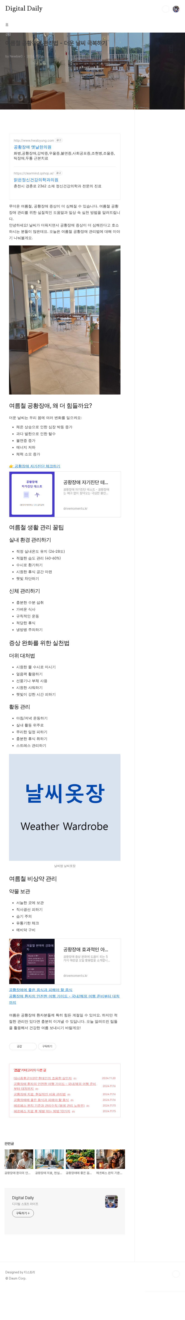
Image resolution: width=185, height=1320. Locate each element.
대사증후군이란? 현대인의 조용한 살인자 (43, 1078)
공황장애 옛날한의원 (32, 147)
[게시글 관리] (32, 1046)
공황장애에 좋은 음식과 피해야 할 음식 (40, 989)
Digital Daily (23, 9)
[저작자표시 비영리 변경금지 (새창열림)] (62, 1046)
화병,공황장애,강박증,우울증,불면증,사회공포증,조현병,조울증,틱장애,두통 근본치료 (64, 155)
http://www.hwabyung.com (34, 140)
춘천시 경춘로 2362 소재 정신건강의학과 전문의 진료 (58, 186)
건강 (17, 1070)
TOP (176, 1274)
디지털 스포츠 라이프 (25, 1204)
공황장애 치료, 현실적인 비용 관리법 (40, 1094)
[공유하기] (26, 1046)
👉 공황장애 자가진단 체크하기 (34, 466)
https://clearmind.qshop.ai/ (34, 173)
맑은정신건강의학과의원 (36, 179)
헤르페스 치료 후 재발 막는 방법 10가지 (42, 1111)
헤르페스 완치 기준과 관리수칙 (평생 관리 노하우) (49, 1105)
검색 (165, 9)
